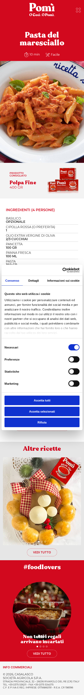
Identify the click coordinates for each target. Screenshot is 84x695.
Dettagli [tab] (33, 280)
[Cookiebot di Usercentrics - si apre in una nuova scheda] (62, 270)
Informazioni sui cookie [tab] (63, 280)
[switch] (74, 359)
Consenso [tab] (12, 280)
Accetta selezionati (42, 411)
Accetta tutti (42, 400)
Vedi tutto (42, 552)
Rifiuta (42, 422)
